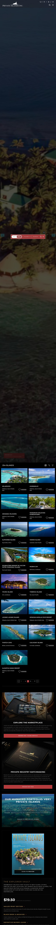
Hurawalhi (34, 486)
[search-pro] (41, 236)
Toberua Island (36, 592)
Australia (32, 542)
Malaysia (4, 620)
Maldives (4, 488)
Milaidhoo (6, 486)
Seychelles (5, 542)
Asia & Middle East (12, 620)
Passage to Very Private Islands (28, 819)
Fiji (3, 570)
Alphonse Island (8, 540)
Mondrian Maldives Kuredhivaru (37, 513)
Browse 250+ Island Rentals (28, 735)
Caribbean (38, 569)
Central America (10, 645)
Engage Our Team (28, 786)
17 (34, 681)
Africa (9, 542)
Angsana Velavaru (9, 514)
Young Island (7, 592)
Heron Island (35, 540)
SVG (3, 594)
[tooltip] (45, 465)
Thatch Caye (7, 642)
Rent (19, 236)
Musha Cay (34, 566)
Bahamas (32, 569)
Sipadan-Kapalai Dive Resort (41, 617)
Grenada (32, 645)
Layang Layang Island (10, 617)
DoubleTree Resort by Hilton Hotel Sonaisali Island (13, 566)
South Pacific (38, 542)
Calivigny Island (36, 642)
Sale (14, 236)
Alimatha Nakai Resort (11, 668)
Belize (3, 645)
